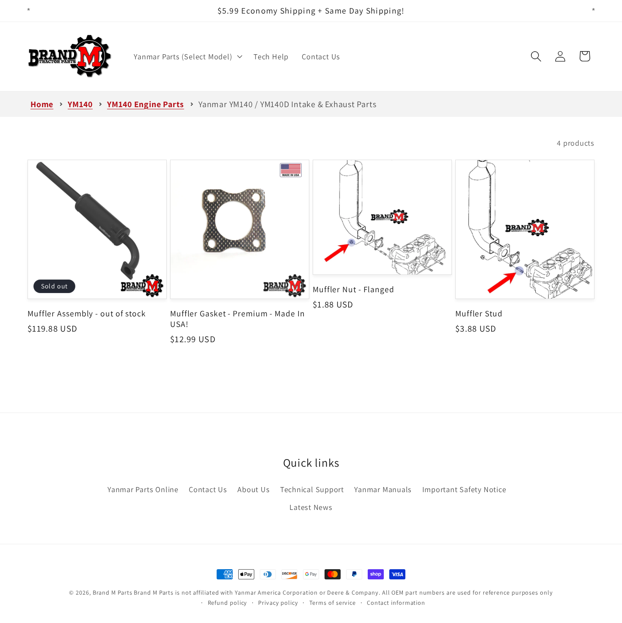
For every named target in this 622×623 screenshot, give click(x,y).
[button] (187, 56)
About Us (253, 489)
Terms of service (332, 602)
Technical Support (312, 489)
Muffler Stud (479, 313)
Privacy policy (278, 602)
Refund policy (228, 602)
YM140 (80, 104)
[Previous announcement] (28, 10)
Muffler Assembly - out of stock (87, 313)
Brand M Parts (112, 592)
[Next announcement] (593, 10)
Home (41, 104)
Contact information (396, 602)
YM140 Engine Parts (145, 104)
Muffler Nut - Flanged (353, 289)
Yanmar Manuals (383, 489)
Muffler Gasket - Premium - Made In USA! (237, 318)
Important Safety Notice (464, 489)
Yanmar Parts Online (143, 489)
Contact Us (208, 489)
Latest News (311, 507)
